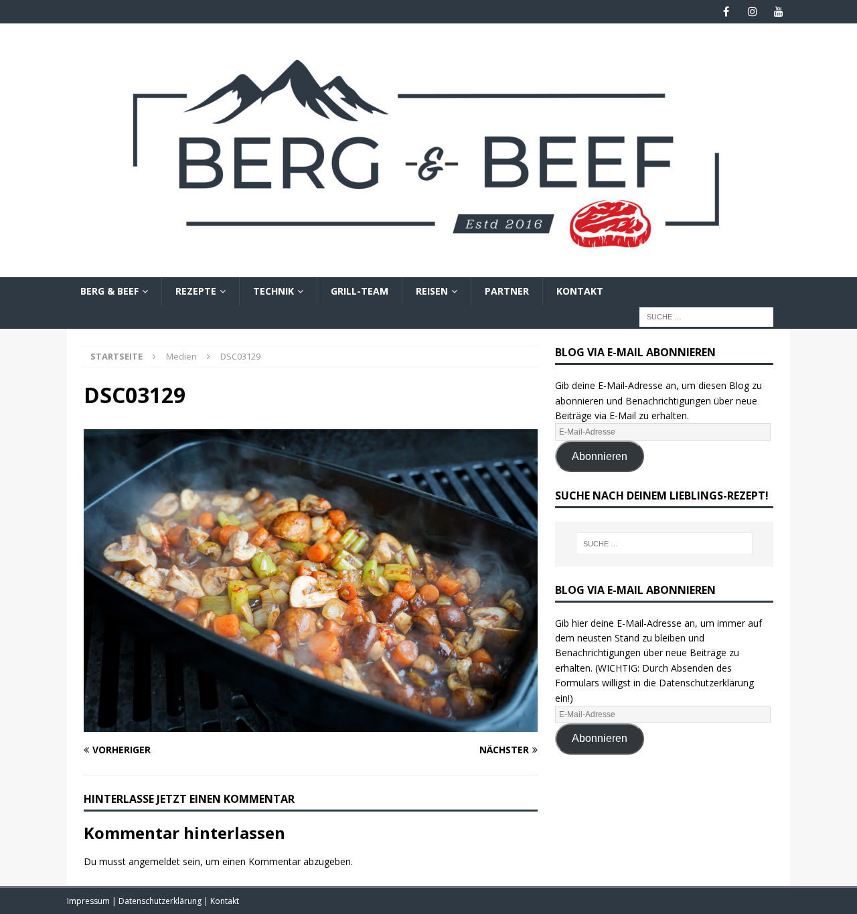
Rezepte (195, 291)
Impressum (89, 901)
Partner (507, 291)
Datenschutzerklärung (161, 901)
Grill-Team (359, 291)
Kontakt (579, 291)
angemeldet (154, 861)
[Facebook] (726, 11)
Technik (273, 291)
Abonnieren (599, 456)
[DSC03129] (311, 724)
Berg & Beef (109, 291)
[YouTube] (778, 11)
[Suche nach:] (706, 316)
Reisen (432, 291)
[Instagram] (752, 11)
